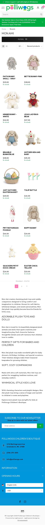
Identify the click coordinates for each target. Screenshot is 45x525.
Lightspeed (19, 518)
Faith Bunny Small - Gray (9, 77)
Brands (12, 29)
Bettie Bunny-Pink (33, 76)
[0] (42, 7)
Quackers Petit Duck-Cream (10, 267)
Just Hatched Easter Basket (10, 191)
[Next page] (27, 286)
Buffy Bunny (30, 228)
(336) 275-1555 (12, 453)
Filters (21, 39)
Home (4, 29)
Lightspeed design (30, 518)
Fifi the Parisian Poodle (10, 229)
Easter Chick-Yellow (31, 267)
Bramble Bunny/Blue (8, 153)
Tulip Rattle (30, 190)
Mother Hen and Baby (32, 153)
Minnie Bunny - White (10, 115)
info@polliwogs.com (15, 459)
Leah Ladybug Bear (31, 115)
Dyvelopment (22, 520)
